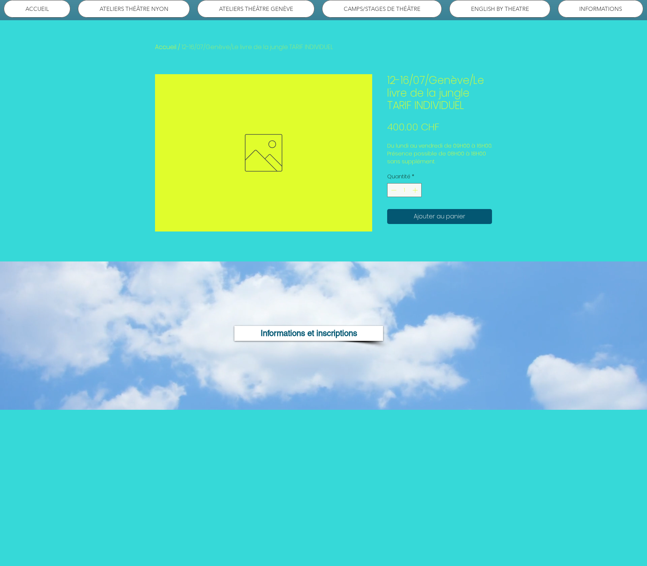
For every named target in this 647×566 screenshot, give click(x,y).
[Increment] (415, 190)
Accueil (165, 47)
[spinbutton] (404, 190)
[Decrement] (393, 190)
